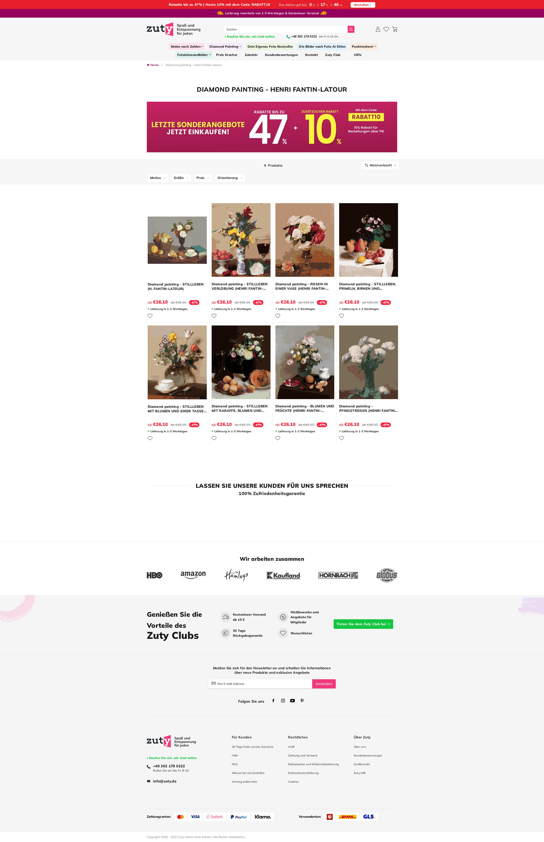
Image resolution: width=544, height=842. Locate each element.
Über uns (360, 746)
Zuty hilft (360, 773)
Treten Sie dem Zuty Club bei (361, 624)
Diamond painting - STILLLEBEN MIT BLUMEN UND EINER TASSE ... (176, 408)
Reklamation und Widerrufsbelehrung (313, 764)
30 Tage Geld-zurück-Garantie (252, 746)
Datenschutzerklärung (303, 773)
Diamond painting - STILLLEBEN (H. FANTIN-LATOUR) (176, 286)
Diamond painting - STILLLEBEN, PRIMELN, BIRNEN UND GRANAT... (367, 286)
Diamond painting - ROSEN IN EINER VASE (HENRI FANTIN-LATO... (301, 286)
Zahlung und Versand (302, 755)
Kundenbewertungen (368, 755)
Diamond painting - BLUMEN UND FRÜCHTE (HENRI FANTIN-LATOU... (304, 408)
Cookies (293, 781)
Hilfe (235, 755)
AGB (291, 746)
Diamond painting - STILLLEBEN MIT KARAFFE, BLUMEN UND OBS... (240, 408)
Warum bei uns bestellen (248, 773)
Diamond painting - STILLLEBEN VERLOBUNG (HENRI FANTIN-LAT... (240, 286)
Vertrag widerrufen (244, 781)
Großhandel (362, 764)
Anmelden (324, 684)
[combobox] (286, 29)
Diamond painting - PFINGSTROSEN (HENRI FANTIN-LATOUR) (367, 408)
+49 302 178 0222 (169, 766)
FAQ (235, 764)
